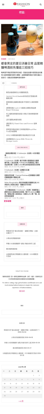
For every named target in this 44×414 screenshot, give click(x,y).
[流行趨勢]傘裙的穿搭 (14, 120)
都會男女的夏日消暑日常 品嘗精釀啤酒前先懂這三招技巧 (22, 65)
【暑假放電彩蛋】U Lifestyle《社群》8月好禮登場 (22, 154)
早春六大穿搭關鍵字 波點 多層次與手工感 (21, 244)
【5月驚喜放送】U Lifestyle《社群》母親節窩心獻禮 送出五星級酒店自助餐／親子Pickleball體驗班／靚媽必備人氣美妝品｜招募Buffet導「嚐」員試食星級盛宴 (22, 193)
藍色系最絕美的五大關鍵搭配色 (17, 92)
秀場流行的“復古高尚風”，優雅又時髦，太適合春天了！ (22, 330)
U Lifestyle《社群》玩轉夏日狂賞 (17, 170)
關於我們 (22, 291)
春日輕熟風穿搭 (11, 249)
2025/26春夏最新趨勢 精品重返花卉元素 (20, 135)
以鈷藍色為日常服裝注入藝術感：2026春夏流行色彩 (20, 353)
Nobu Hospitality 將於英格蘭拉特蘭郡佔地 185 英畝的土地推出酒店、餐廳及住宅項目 (22, 184)
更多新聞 (7, 201)
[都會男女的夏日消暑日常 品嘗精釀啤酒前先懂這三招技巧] (22, 40)
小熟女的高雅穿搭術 (13, 238)
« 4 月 (21, 401)
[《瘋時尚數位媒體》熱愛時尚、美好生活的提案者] (22, 4)
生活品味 (3, 59)
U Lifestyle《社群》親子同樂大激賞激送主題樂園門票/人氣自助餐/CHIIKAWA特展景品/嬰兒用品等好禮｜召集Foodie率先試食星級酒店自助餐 (22, 163)
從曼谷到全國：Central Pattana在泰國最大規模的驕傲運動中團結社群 (22, 176)
